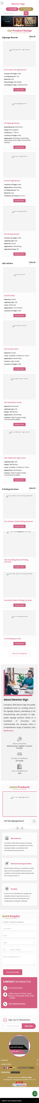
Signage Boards (10, 37)
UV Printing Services (12, 639)
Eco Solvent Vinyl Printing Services (18, 521)
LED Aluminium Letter (13, 402)
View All (32, 36)
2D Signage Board (11, 123)
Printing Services (10, 489)
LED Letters (7, 263)
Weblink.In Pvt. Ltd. (29, 1080)
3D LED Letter (9, 295)
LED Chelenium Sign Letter (15, 458)
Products (4, 1060)
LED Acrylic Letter (11, 349)
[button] (16, 1004)
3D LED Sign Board (11, 234)
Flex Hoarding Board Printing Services (16, 561)
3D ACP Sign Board (12, 181)
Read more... (9, 731)
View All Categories (19, 653)
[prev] (17, 828)
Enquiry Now (19, 90)
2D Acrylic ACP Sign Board (15, 70)
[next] (22, 828)
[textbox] (13, 13)
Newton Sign (18, 4)
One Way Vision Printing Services (18, 600)
